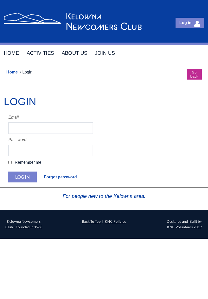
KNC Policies (115, 221)
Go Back (194, 74)
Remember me (28, 162)
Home (12, 72)
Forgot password (60, 177)
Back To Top (91, 221)
